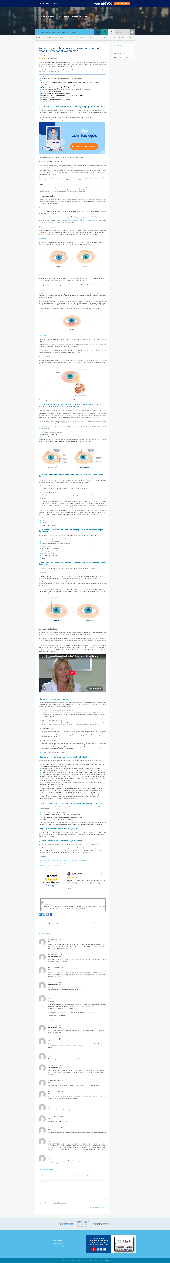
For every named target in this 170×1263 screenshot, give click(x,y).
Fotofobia (45, 541)
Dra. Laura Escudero (54, 55)
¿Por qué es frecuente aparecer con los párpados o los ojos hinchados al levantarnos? (66, 89)
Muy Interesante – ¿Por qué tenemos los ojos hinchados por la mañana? (64, 860)
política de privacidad (59, 1203)
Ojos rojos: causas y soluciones (55, 923)
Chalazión (43, 275)
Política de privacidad (67, 1260)
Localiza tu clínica (58, 1246)
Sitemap (84, 1260)
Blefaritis (42, 239)
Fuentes (44, 101)
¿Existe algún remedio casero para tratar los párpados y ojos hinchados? (63, 95)
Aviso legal (78, 1260)
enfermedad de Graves (62, 400)
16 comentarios (64, 55)
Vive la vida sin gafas (68, 32)
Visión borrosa (46, 546)
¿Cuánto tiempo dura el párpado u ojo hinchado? (56, 99)
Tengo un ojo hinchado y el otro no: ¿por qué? (55, 97)
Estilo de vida (56, 32)
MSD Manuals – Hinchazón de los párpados (55, 865)
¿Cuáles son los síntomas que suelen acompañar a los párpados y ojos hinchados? (65, 88)
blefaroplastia (48, 790)
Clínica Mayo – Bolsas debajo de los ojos (54, 863)
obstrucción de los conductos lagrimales (53, 426)
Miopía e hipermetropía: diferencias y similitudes (89, 923)
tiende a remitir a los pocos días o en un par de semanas (79, 220)
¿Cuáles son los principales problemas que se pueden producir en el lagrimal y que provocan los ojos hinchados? (69, 83)
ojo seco (47, 423)
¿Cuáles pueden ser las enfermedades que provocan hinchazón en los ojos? (63, 86)
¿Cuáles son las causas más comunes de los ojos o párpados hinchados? (62, 78)
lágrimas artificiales (62, 593)
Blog (56, 3)
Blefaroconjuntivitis (47, 227)
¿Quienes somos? (58, 1243)
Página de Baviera (105, 1260)
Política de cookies (93, 1260)
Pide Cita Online (122, 3)
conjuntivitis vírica (49, 222)
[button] (104, 880)
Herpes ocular (44, 357)
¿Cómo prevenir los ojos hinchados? (52, 91)
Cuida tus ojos (45, 32)
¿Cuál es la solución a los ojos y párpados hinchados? (57, 93)
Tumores (42, 336)
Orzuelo (42, 290)
